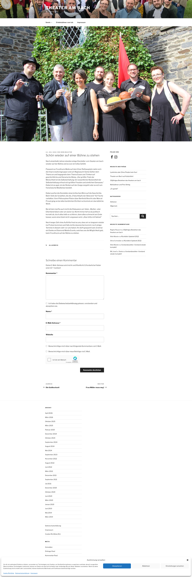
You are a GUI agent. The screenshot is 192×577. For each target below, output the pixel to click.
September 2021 (51, 479)
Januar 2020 (49, 504)
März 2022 (49, 471)
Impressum (34, 573)
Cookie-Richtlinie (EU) (53, 534)
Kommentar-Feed (51, 555)
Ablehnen (146, 566)
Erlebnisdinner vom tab (64, 22)
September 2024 (51, 442)
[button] (187, 560)
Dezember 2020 (51, 488)
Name (49, 311)
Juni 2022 (48, 467)
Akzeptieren (117, 566)
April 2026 (49, 413)
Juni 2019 (48, 508)
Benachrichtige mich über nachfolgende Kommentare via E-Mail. (74, 346)
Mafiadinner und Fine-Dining (120, 185)
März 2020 (49, 500)
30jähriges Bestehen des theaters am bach (125, 180)
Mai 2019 (48, 513)
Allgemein (53, 245)
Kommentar (51, 273)
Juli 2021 (48, 484)
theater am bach (68, 7)
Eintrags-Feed (50, 551)
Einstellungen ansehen (175, 566)
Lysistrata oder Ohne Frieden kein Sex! (123, 172)
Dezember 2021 (51, 475)
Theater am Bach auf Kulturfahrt (121, 176)
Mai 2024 (48, 450)
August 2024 (49, 446)
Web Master (66, 152)
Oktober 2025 (50, 421)
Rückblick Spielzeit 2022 (130, 236)
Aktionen (113, 202)
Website (49, 335)
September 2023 (51, 454)
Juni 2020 (48, 496)
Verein (48, 22)
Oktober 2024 (50, 438)
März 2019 (49, 517)
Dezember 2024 (51, 434)
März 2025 (49, 425)
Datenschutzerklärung (22, 573)
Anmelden (48, 547)
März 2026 (49, 417)
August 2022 (49, 463)
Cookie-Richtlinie (8, 573)
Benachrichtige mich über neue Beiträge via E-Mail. (69, 351)
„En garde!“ (114, 189)
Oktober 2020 (50, 492)
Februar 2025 (50, 430)
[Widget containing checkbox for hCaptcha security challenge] (62, 360)
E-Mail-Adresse (53, 323)
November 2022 (51, 459)
